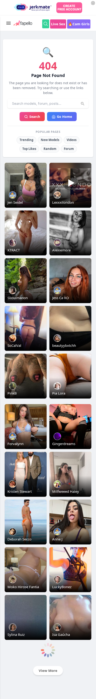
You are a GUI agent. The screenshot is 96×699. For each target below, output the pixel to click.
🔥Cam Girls (78, 24)
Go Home (64, 116)
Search (34, 116)
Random (50, 149)
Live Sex (58, 24)
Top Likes (29, 149)
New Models (50, 140)
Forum (69, 149)
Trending (26, 140)
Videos (71, 140)
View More (48, 670)
